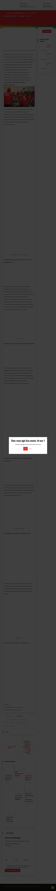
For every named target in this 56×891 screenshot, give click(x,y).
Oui (25, 448)
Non (30, 448)
